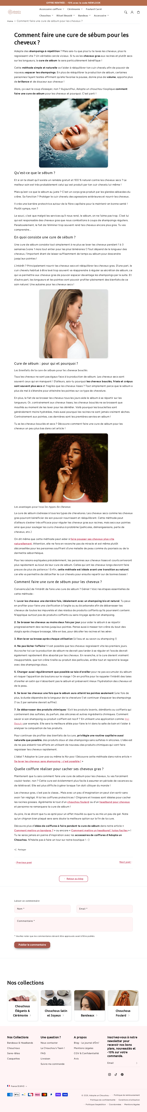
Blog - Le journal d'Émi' (86, 1042)
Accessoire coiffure (50, 8)
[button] (126, 12)
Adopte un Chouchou (99, 1095)
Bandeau (83, 15)
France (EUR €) (18, 1086)
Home (10, 21)
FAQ (43, 1053)
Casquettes (13, 1058)
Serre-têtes (13, 1053)
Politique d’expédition (96, 1104)
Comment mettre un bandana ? (33, 830)
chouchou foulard (78, 802)
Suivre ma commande (53, 1064)
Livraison (45, 1058)
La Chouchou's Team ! (53, 1048)
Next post (125, 862)
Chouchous (13, 1048)
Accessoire (100, 15)
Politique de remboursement (127, 1095)
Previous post (24, 862)
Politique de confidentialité (102, 1100)
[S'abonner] (137, 1063)
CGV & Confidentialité (86, 1053)
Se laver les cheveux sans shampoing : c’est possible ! (47, 761)
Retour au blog (75, 878)
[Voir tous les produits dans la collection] (56, 1005)
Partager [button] (22, 849)
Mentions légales (132, 1104)
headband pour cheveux (114, 802)
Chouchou (45, 15)
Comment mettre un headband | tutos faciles (99, 830)
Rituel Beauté (64, 15)
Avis (76, 1058)
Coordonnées (115, 1104)
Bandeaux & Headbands (20, 1042)
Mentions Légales (83, 1048)
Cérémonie (73, 8)
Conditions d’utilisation (129, 1100)
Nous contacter (49, 1042)
